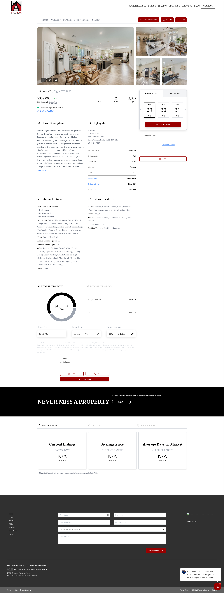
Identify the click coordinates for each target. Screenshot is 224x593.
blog (197, 6)
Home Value (13, 531)
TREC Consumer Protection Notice (18, 573)
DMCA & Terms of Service (200, 590)
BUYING (152, 6)
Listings (11, 517)
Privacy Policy (184, 590)
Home (11, 514)
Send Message (156, 550)
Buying (11, 521)
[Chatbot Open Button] (217, 586)
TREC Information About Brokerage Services (22, 575)
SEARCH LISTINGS (137, 6)
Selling (11, 524)
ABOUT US (187, 6)
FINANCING (174, 6)
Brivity (17, 590)
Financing (12, 527)
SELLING (162, 6)
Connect (11, 534)
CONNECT (208, 6)
